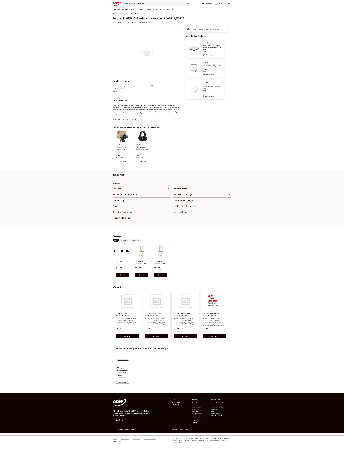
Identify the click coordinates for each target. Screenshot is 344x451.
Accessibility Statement (197, 407)
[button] (227, 3)
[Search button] (188, 3)
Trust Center (194, 422)
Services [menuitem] (140, 9)
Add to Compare (209, 55)
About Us (194, 405)
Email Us (133, 429)
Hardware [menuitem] (117, 9)
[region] (172, 148)
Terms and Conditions (150, 439)
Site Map (115, 439)
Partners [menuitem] (155, 9)
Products (175, 404)
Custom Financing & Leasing (217, 407)
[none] (117, 9)
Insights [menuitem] (162, 9)
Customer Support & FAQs (217, 402)
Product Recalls (214, 409)
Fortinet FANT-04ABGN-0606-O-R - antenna (141, 263)
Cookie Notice (136, 439)
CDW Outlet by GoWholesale (217, 415)
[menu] (207, 3)
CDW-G (176, 429)
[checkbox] (203, 55)
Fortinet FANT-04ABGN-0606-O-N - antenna (160, 263)
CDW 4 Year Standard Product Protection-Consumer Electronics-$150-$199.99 (124, 314)
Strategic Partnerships (197, 420)
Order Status (176, 402)
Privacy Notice (125, 439)
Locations (194, 415)
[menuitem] (203, 3)
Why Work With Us (196, 402)
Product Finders (215, 413)
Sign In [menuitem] (220, 3)
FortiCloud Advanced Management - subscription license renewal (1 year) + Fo (122, 263)
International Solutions (197, 413)
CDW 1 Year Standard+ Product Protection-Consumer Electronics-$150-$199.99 (212, 314)
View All (115, 92)
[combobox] (154, 3)
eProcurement (214, 405)
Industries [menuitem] (148, 9)
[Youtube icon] (123, 420)
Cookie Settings (117, 441)
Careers (193, 409)
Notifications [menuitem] (208, 3)
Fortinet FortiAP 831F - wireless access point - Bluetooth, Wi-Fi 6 (211, 46)
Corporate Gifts (214, 411)
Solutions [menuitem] (133, 9)
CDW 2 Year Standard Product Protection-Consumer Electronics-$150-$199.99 (153, 314)
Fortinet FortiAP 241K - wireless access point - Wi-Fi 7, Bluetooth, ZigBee (211, 86)
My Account (175, 400)
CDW (173, 429)
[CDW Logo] (117, 3)
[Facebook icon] (114, 420)
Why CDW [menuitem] (170, 9)
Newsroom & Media (196, 418)
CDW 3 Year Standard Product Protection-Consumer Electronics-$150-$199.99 (182, 314)
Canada (181, 429)
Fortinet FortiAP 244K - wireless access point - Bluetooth (211, 66)
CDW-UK (186, 429)
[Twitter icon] (120, 420)
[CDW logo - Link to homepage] (117, 3)
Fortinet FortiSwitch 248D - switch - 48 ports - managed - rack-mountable (122, 372)
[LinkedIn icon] (117, 420)
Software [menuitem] (125, 9)
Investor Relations (196, 411)
